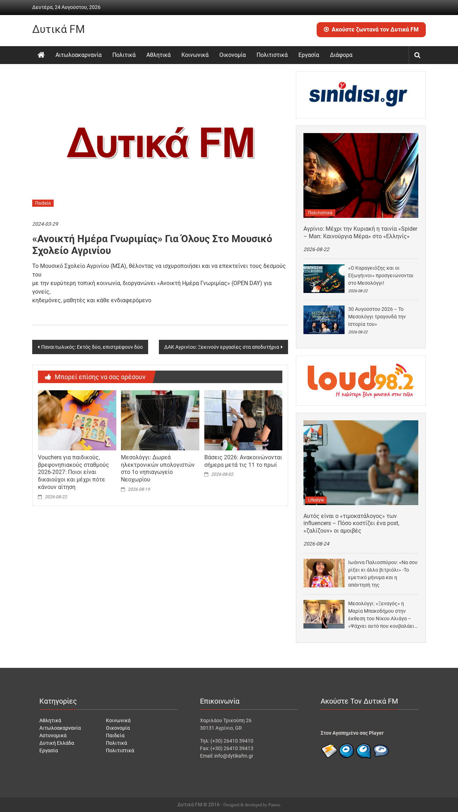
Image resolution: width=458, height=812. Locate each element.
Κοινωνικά (195, 55)
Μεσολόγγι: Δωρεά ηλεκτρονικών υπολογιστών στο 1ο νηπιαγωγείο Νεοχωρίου (158, 468)
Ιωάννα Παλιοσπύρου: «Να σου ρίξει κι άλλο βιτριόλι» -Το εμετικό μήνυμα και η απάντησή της (383, 573)
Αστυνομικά (53, 735)
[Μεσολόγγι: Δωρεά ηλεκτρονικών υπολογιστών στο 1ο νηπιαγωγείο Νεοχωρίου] (160, 420)
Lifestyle (316, 500)
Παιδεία (43, 203)
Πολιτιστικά (272, 55)
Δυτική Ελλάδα (56, 743)
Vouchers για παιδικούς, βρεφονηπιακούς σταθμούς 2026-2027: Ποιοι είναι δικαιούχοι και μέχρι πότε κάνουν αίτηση (73, 472)
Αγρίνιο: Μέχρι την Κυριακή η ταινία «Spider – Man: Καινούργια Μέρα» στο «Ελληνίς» (360, 232)
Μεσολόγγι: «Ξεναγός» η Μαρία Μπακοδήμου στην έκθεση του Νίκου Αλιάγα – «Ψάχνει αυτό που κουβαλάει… (383, 615)
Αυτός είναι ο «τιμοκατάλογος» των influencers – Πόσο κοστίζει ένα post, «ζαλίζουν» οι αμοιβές (351, 523)
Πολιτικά (124, 55)
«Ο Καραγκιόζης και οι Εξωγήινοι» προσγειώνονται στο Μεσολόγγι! (381, 275)
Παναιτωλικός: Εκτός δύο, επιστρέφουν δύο (92, 347)
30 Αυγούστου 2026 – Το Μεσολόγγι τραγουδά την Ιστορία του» (377, 316)
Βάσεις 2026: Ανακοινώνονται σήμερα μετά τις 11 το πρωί (243, 461)
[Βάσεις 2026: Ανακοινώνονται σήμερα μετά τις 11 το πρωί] (243, 420)
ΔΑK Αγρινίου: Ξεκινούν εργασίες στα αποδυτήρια (221, 347)
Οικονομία (232, 55)
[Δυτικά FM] (41, 55)
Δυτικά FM (58, 29)
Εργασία (308, 55)
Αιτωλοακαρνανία (78, 55)
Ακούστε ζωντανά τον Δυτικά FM (375, 29)
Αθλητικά (158, 55)
